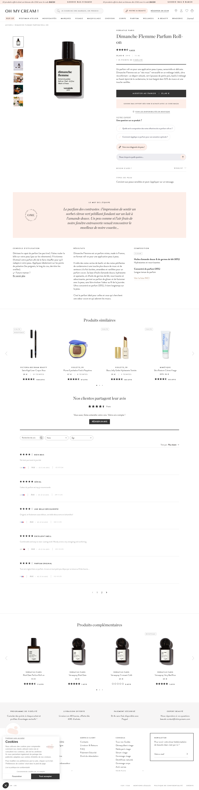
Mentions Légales (142, 786)
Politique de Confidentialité (168, 786)
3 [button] (102, 385)
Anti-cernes (121, 766)
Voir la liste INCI (141, 278)
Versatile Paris (125, 30)
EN (11, 786)
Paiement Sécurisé (88, 752)
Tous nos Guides (123, 741)
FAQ (82, 749)
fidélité (138, 60)
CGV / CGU (125, 786)
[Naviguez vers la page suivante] (106, 592)
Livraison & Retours (89, 745)
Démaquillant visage (124, 745)
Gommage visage (123, 756)
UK (15, 786)
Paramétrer (17, 776)
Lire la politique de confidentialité (17, 767)
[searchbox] (29, 438)
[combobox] (56, 437)
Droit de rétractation (89, 756)
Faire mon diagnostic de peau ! (133, 147)
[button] (5, 785)
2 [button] (99, 385)
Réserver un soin (160, 11)
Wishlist (178, 168)
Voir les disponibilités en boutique (152, 112)
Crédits (190, 786)
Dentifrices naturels (124, 759)
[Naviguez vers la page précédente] (92, 592)
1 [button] (96, 385)
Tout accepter (45, 776)
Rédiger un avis (99, 421)
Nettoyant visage (123, 749)
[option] (18, 41)
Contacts (84, 741)
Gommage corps (123, 763)
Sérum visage (121, 752)
